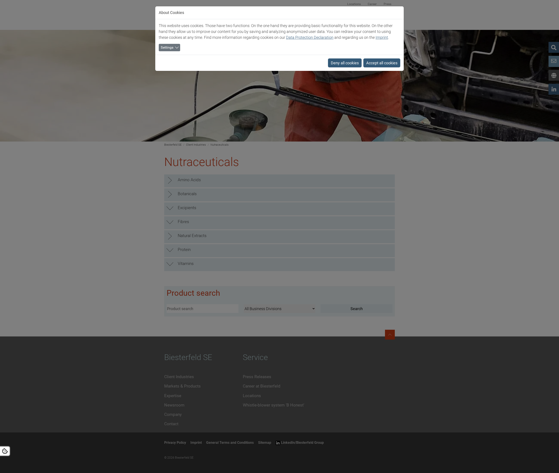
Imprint (382, 37)
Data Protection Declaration (309, 37)
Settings (167, 47)
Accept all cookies (381, 63)
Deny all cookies (345, 63)
